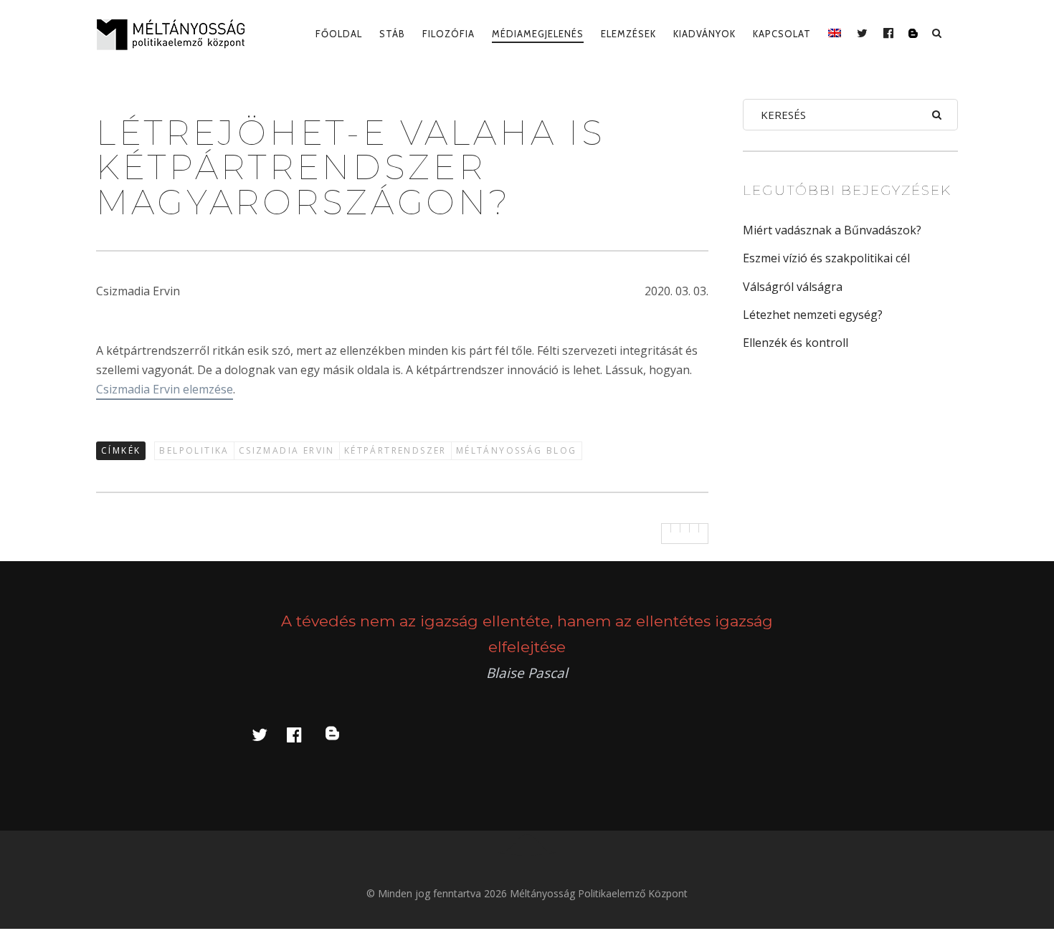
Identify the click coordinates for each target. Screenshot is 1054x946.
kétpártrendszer (395, 450)
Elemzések (628, 33)
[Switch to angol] (835, 33)
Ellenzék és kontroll (795, 342)
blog (340, 734)
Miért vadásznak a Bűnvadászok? (832, 230)
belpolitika (194, 450)
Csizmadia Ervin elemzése (164, 389)
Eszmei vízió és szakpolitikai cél (826, 258)
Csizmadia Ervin (287, 450)
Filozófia (448, 33)
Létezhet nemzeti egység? (813, 314)
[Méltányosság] (176, 34)
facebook (302, 734)
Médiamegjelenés (538, 33)
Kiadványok (704, 33)
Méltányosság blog (516, 450)
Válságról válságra (792, 287)
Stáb (392, 33)
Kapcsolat (782, 33)
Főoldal (338, 33)
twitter (268, 734)
